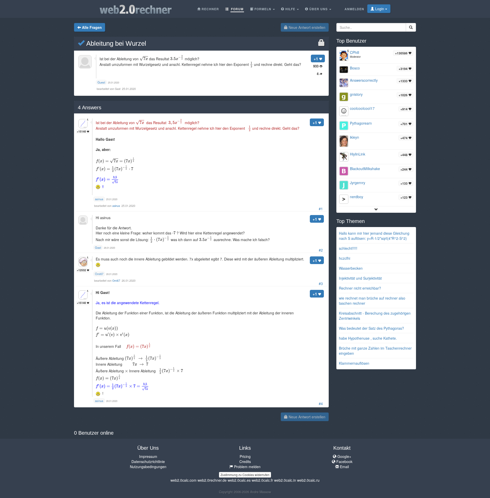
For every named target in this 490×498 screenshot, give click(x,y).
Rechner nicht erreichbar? (360, 288)
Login (379, 8)
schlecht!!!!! (348, 248)
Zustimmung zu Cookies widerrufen (245, 474)
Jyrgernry (357, 182)
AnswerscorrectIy (364, 80)
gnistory (356, 94)
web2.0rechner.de (212, 480)
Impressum (148, 456)
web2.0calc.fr (262, 480)
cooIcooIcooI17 (362, 108)
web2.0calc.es (239, 480)
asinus (116, 206)
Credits (245, 461)
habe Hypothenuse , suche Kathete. (368, 338)
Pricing (245, 456)
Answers (89, 107)
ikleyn (354, 137)
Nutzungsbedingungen (148, 466)
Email (344, 466)
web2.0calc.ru (308, 480)
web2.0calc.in (285, 480)
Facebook (343, 461)
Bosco (355, 67)
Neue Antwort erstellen (306, 27)
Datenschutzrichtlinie (148, 461)
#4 (321, 403)
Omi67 (116, 280)
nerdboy (356, 196)
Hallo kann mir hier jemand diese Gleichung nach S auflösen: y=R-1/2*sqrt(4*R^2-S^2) (374, 236)
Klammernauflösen (354, 363)
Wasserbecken (351, 268)
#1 (321, 208)
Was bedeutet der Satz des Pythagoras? (371, 328)
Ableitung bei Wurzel (115, 43)
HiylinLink (357, 154)
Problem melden (247, 466)
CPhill (354, 52)
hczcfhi (344, 258)
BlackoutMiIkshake (365, 168)
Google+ (343, 456)
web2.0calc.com (183, 480)
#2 (321, 250)
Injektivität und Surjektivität (360, 278)
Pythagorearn (361, 123)
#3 (321, 283)
